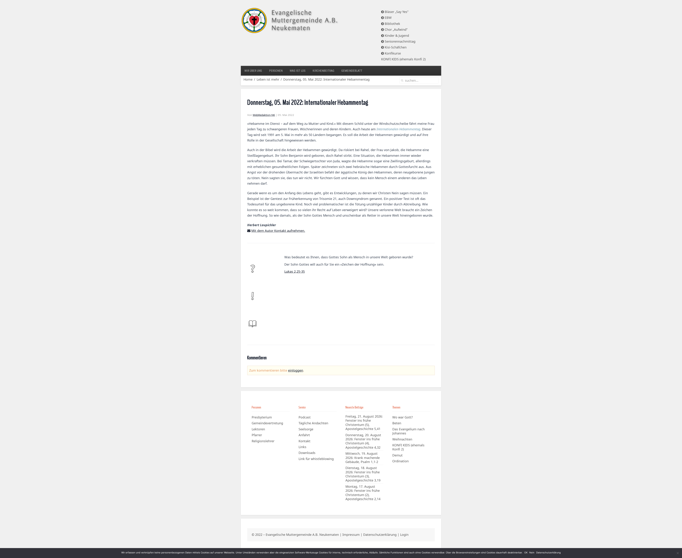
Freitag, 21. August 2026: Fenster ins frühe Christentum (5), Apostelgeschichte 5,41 (364, 422)
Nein (531, 552)
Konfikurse (392, 53)
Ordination (400, 461)
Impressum (351, 534)
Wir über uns (253, 70)
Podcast (305, 417)
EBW (388, 17)
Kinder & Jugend (396, 35)
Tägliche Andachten (313, 423)
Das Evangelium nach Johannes (408, 431)
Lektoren (258, 429)
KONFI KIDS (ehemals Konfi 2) (403, 59)
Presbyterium (262, 417)
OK (525, 552)
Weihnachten (402, 439)
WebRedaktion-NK (264, 115)
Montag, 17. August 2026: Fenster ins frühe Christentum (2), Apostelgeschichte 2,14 (362, 492)
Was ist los (297, 70)
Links (302, 447)
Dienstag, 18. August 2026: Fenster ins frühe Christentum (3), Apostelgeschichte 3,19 (362, 474)
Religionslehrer (263, 441)
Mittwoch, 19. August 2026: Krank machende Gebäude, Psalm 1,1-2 (362, 457)
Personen (276, 70)
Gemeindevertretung (267, 423)
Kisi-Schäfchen (395, 47)
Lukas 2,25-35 (294, 271)
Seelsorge (306, 429)
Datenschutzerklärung (380, 534)
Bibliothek (392, 23)
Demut (397, 455)
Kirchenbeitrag (323, 70)
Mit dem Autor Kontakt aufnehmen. (278, 230)
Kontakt (304, 441)
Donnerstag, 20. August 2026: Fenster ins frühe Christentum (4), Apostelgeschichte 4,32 (363, 441)
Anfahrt (304, 435)
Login (404, 534)
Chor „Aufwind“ (395, 29)
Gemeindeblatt (351, 70)
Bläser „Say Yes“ (396, 12)
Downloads (307, 453)
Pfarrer (257, 435)
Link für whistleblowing (316, 459)
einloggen (295, 370)
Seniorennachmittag (399, 41)
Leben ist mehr (268, 79)
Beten (396, 423)
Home (248, 79)
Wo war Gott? (402, 417)
